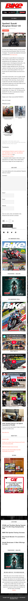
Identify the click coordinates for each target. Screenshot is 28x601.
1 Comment (5, 30)
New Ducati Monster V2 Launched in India (13, 537)
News (15, 141)
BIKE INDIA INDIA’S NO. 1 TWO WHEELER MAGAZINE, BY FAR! (17, 598)
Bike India (14, 6)
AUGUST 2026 (5, 439)
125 (8, 142)
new (22, 142)
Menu (15, 18)
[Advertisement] (12, 504)
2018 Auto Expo (13, 54)
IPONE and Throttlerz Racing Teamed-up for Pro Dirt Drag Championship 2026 (14, 526)
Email (4, 199)
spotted (8, 143)
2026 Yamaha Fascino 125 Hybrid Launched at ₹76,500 (12, 424)
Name (4, 192)
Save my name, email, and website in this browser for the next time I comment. (11, 214)
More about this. (5, 432)
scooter (4, 143)
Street (11, 143)
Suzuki (17, 141)
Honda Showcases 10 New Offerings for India (13, 543)
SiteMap (14, 590)
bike (13, 142)
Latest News (10, 141)
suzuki (15, 143)
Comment (4, 175)
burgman (16, 142)
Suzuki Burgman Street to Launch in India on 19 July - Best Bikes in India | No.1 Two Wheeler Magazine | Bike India (13, 152)
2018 (11, 142)
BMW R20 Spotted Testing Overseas (10, 446)
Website (4, 205)
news (24, 142)
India (19, 142)
